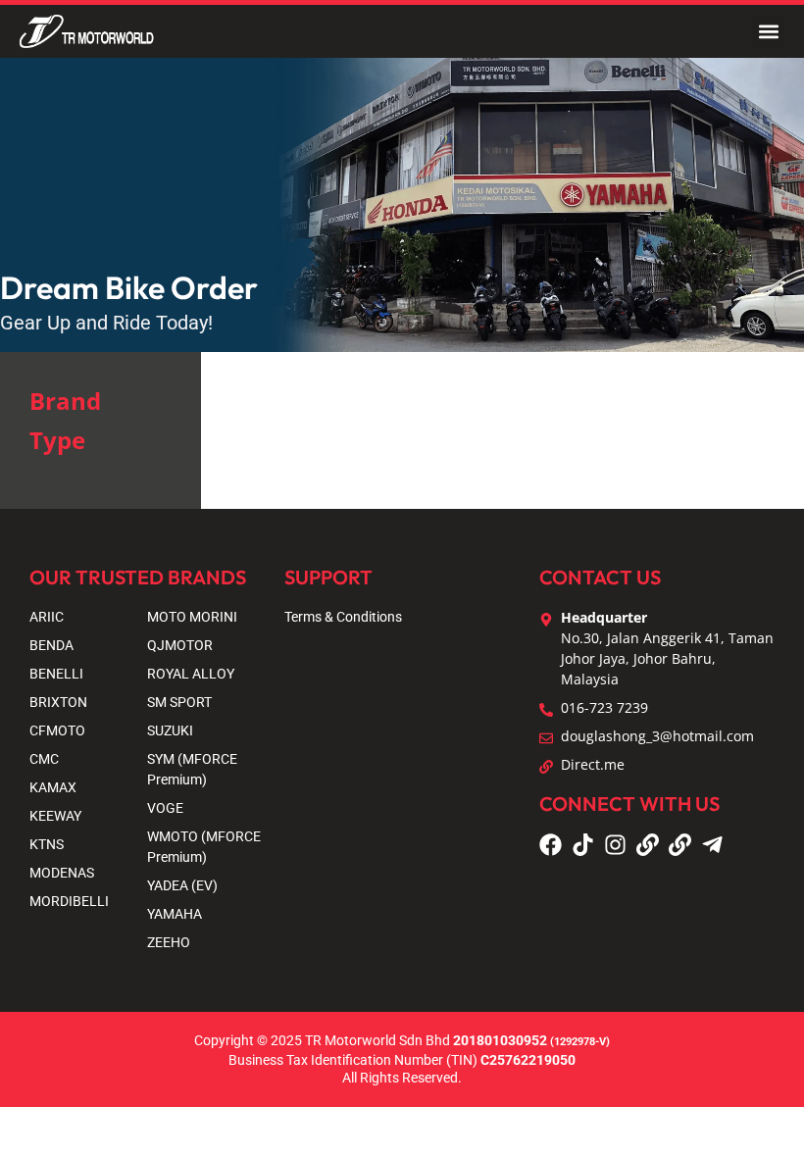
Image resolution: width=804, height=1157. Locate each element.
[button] (768, 32)
